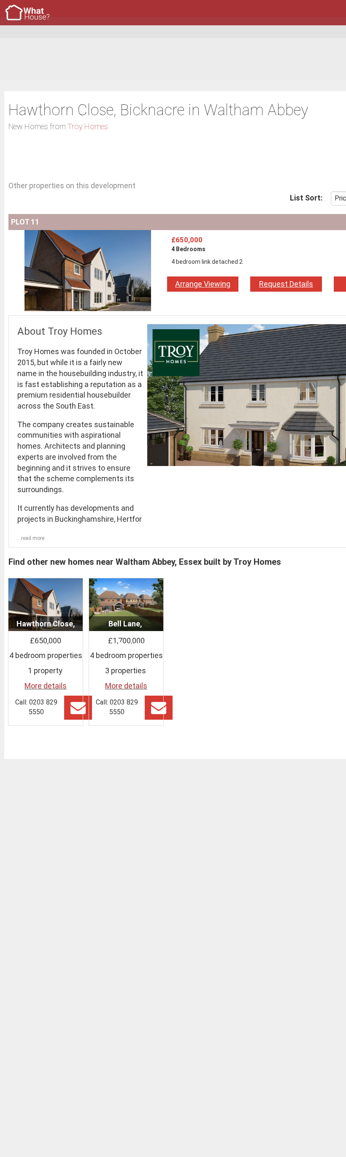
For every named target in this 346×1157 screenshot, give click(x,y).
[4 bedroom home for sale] (87, 235)
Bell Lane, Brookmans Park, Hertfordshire (126, 634)
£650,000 (187, 240)
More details (45, 685)
